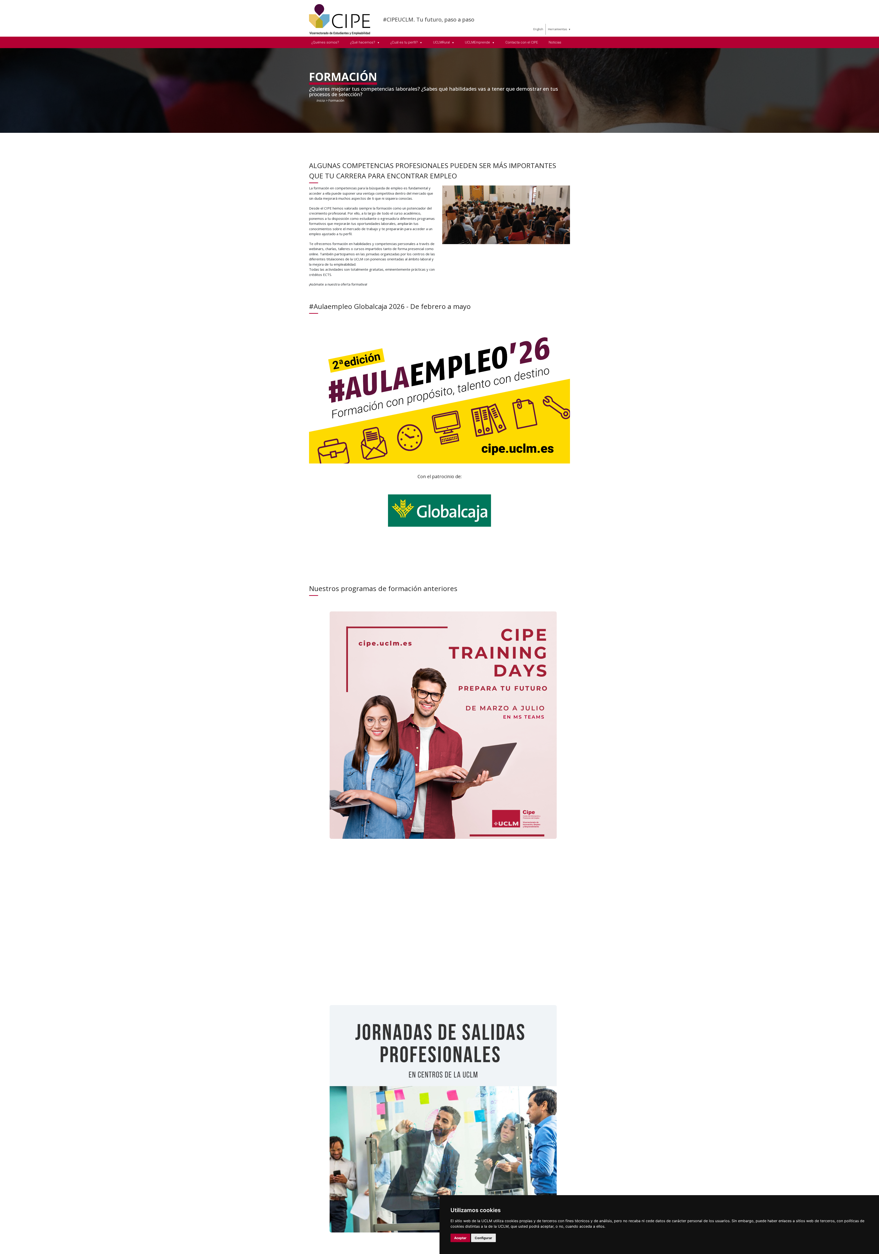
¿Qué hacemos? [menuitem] (363, 42)
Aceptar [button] (460, 1238)
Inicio (320, 100)
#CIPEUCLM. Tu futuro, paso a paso (428, 19)
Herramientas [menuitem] (557, 29)
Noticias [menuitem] (555, 42)
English (538, 29)
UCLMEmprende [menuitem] (478, 42)
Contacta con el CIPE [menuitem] (521, 42)
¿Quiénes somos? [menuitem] (325, 42)
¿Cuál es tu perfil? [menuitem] (404, 42)
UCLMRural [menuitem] (442, 42)
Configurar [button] (483, 1238)
